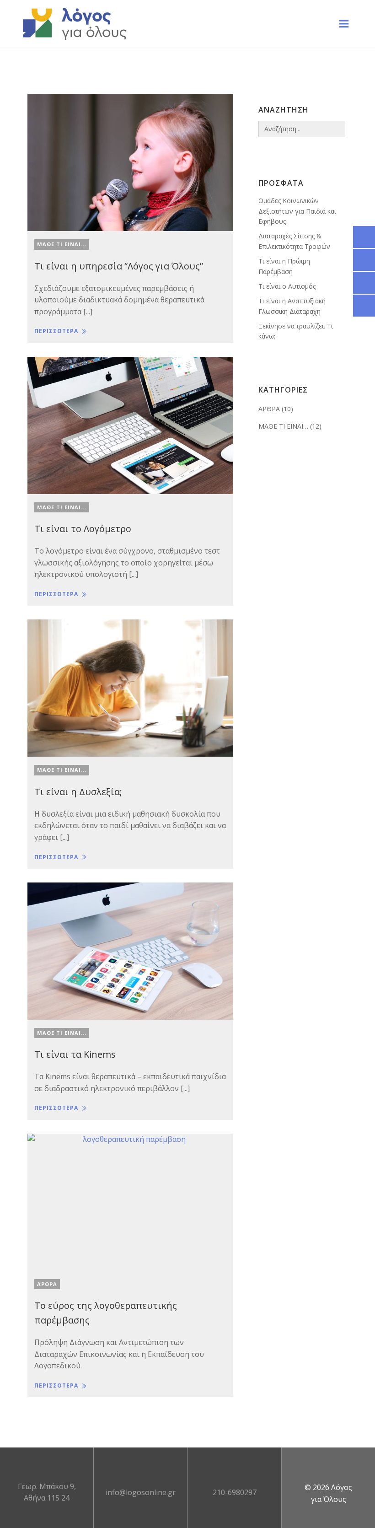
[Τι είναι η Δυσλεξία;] (130, 687)
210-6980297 (235, 1492)
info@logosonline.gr (141, 1492)
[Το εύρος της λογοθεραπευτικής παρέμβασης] (130, 1201)
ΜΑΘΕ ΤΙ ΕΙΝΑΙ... (61, 244)
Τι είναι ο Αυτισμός (287, 286)
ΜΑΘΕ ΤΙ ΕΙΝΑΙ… (283, 426)
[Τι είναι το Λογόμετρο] (130, 425)
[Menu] (344, 24)
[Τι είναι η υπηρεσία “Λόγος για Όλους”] (130, 161)
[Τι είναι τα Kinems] (130, 950)
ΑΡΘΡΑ (47, 1284)
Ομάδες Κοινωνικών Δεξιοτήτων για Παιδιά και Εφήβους (297, 211)
